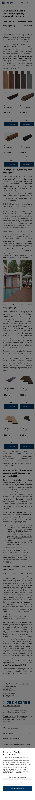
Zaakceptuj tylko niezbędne (17, 777)
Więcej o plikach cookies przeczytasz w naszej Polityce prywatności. (16, 772)
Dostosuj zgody (17, 783)
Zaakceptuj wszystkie (17, 788)
